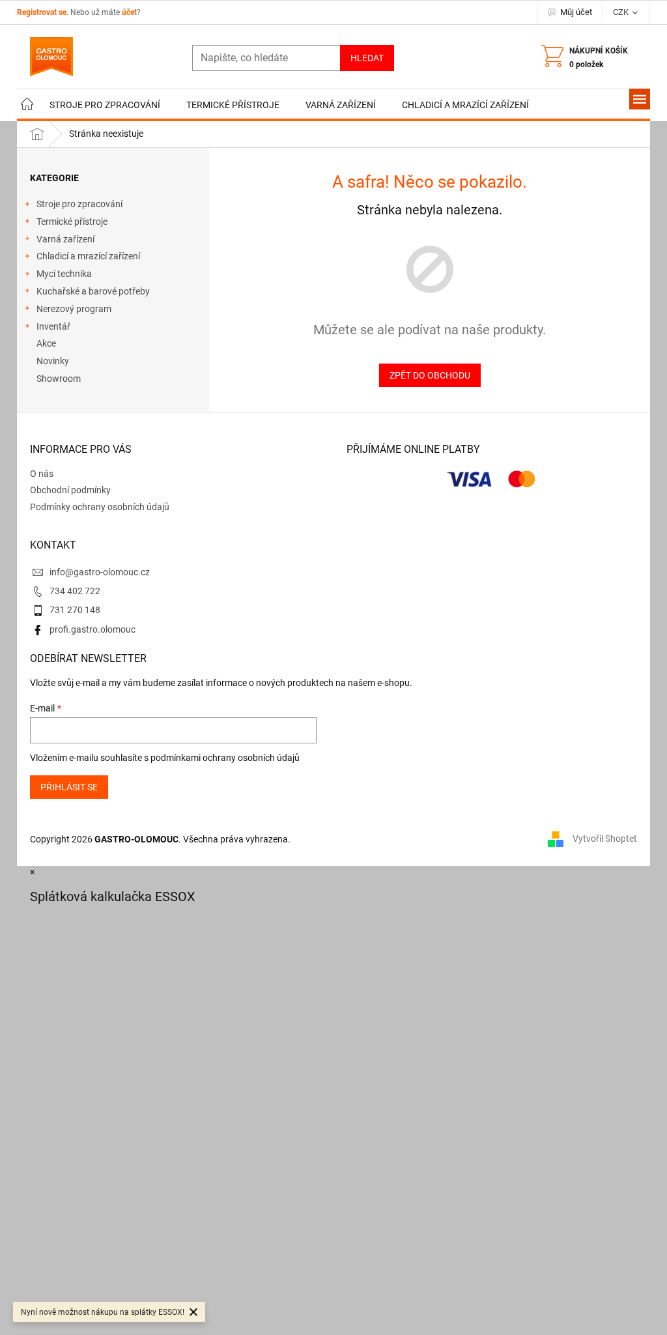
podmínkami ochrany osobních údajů (225, 758)
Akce (46, 343)
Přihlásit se (69, 787)
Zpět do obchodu (430, 375)
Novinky (52, 361)
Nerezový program (73, 309)
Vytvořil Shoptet (605, 838)
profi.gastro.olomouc (92, 629)
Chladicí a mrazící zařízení (88, 256)
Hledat (367, 58)
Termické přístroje (71, 221)
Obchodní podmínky (70, 490)
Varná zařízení (65, 239)
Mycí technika (64, 273)
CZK (622, 12)
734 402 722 (75, 591)
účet (129, 12)
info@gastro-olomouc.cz (100, 572)
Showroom (58, 378)
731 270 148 (75, 610)
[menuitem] (26, 105)
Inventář (53, 326)
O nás (41, 473)
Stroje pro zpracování (79, 204)
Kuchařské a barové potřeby (93, 291)
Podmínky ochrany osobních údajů (99, 507)
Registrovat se (41, 12)
